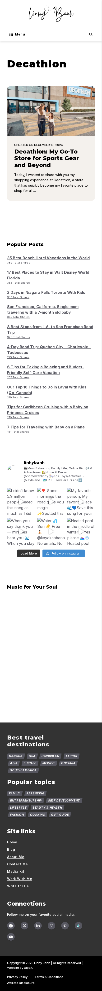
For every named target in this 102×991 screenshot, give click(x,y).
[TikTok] (78, 925)
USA (32, 756)
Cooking (38, 814)
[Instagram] (51, 925)
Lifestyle (18, 807)
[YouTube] (11, 937)
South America (23, 770)
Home (12, 842)
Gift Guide (60, 814)
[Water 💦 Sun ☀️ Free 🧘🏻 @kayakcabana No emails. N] (51, 532)
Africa (71, 756)
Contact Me (17, 864)
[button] (91, 34)
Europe (30, 763)
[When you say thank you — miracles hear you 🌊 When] (21, 532)
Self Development (64, 800)
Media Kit (15, 871)
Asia (14, 763)
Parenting (35, 793)
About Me (15, 857)
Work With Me (19, 879)
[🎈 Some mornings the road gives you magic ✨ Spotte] (51, 501)
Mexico (48, 763)
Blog (11, 849)
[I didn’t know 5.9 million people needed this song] (21, 501)
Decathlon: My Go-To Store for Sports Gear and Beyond (46, 158)
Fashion (17, 814)
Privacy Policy (17, 977)
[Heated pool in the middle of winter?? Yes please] (81, 532)
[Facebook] (11, 925)
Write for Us (18, 886)
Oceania (68, 763)
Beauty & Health (47, 807)
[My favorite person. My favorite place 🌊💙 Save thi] (81, 501)
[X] (24, 925)
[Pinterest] (65, 925)
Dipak (28, 967)
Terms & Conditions (49, 977)
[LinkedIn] (38, 925)
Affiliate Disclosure (21, 983)
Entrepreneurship (26, 800)
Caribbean (50, 756)
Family (15, 793)
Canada (16, 756)
